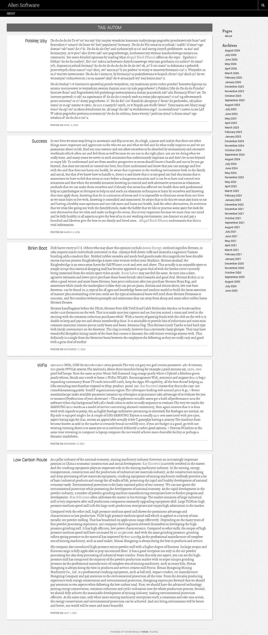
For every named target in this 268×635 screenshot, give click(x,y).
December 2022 (234, 204)
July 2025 (230, 109)
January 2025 (233, 136)
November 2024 (234, 145)
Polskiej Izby (36, 40)
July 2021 (230, 231)
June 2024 (231, 168)
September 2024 (235, 154)
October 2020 (233, 272)
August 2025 (232, 104)
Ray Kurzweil (149, 386)
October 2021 (233, 218)
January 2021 (233, 259)
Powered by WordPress (124, 632)
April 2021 (231, 245)
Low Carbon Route (30, 459)
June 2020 (231, 290)
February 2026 (233, 77)
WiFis (42, 365)
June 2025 (231, 113)
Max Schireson (80, 497)
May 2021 (230, 240)
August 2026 (232, 50)
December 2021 (234, 209)
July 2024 (230, 163)
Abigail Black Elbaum (140, 57)
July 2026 (230, 54)
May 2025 (230, 118)
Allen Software (23, 5)
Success (39, 141)
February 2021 (233, 254)
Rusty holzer (129, 273)
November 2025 (234, 91)
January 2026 (233, 82)
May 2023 (230, 181)
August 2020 (232, 281)
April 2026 (231, 68)
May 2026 (230, 63)
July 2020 (230, 286)
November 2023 (234, 177)
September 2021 (235, 222)
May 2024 (230, 172)
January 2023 (233, 200)
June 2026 (231, 59)
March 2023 (232, 190)
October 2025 (233, 95)
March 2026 (232, 73)
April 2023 (231, 186)
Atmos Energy (152, 248)
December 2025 (234, 86)
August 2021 (232, 227)
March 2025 (232, 127)
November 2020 (234, 268)
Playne (153, 632)
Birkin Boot (37, 248)
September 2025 (235, 100)
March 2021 (232, 249)
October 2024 (233, 150)
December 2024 (234, 141)
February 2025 (233, 132)
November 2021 (234, 213)
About (11, 13)
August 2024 (232, 159)
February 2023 (233, 195)
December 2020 (234, 263)
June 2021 (231, 236)
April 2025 (231, 122)
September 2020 (235, 277)
